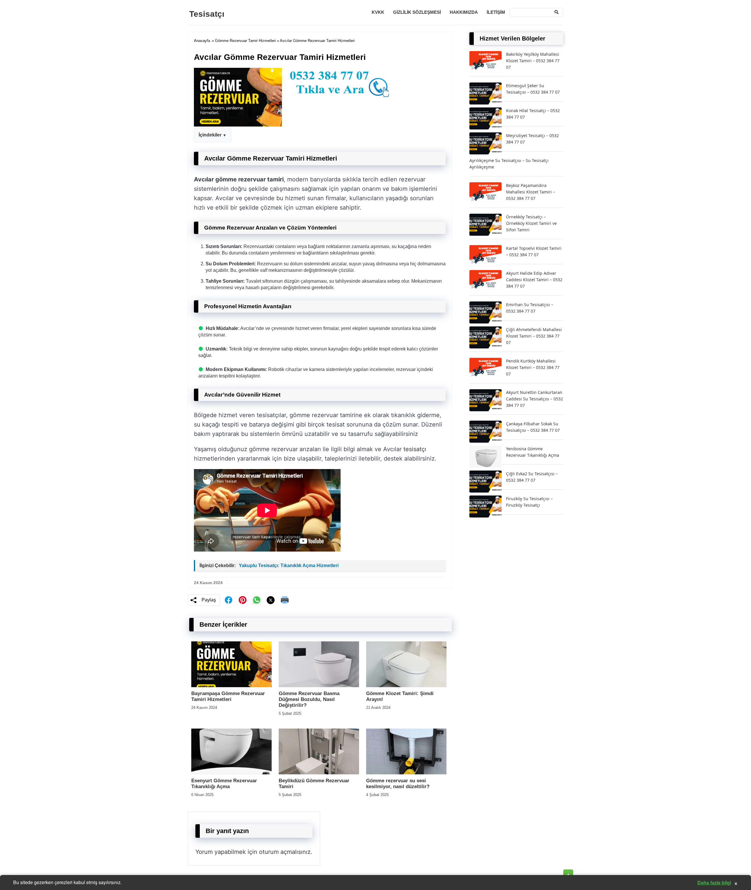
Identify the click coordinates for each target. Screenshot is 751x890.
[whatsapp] (256, 600)
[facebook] (228, 600)
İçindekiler (210, 134)
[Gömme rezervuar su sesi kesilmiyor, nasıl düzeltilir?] (406, 772)
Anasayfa (202, 40)
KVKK (378, 12)
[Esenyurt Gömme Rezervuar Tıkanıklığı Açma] (231, 772)
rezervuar (406, 369)
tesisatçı (414, 449)
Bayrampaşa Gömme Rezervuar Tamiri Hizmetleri (228, 696)
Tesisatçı (206, 13)
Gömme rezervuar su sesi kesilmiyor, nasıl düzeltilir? (397, 783)
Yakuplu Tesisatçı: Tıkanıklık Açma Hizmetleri (289, 565)
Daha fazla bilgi (714, 882)
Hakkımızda (464, 12)
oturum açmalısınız (285, 851)
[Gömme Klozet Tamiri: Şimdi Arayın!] (406, 685)
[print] (284, 600)
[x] (270, 600)
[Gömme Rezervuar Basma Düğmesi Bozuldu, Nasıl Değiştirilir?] (319, 685)
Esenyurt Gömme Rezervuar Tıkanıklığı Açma (224, 783)
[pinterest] (242, 600)
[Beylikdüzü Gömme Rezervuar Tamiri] (319, 772)
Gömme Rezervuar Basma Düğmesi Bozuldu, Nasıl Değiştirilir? (309, 699)
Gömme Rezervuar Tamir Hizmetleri (245, 40)
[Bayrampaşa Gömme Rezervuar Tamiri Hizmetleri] (231, 685)
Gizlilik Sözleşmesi (417, 12)
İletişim (496, 12)
